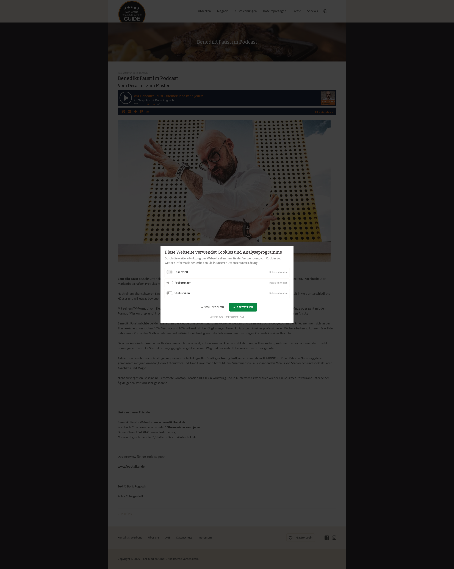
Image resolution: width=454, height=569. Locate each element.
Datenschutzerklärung (243, 263)
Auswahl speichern (212, 307)
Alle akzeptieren (243, 307)
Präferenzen (183, 282)
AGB (242, 317)
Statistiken (182, 293)
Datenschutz (216, 317)
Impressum (231, 317)
